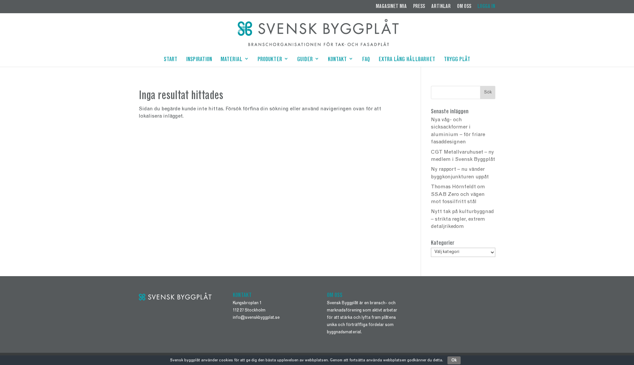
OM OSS (464, 6)
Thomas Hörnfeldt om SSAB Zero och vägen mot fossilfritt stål (458, 194)
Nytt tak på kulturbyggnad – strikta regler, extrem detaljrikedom (462, 219)
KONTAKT (337, 60)
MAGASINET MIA (391, 6)
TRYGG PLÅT (457, 60)
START (170, 60)
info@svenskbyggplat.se (256, 318)
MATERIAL (231, 60)
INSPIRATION (199, 60)
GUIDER (305, 60)
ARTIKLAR (441, 6)
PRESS (419, 6)
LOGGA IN (486, 6)
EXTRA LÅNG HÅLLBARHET (406, 60)
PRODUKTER (270, 60)
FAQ (366, 60)
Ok (454, 360)
